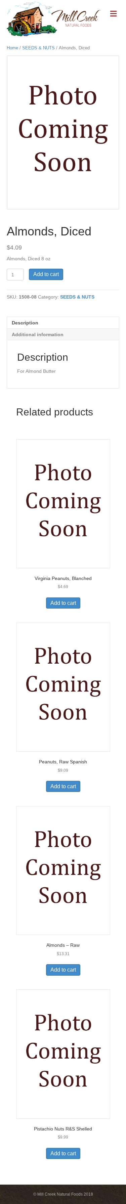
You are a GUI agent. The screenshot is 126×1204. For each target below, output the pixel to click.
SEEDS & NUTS (38, 47)
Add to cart (46, 274)
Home (12, 47)
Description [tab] (25, 322)
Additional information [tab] (38, 334)
